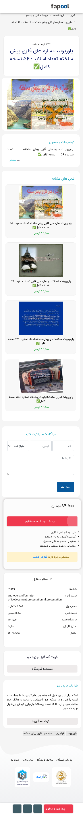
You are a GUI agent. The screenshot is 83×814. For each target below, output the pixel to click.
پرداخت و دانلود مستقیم (40, 521)
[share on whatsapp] (42, 640)
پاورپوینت (72, 733)
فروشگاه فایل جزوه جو (37, 16)
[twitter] (49, 801)
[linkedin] (58, 801)
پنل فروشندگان (64, 760)
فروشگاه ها (58, 16)
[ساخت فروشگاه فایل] (19, 6)
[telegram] (33, 801)
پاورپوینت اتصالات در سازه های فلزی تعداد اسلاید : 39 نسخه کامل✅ (41, 283)
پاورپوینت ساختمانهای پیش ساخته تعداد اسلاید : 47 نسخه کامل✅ (41, 341)
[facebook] (25, 801)
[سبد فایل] (5, 6)
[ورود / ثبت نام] (11, 6)
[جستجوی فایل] (27, 6)
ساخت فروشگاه (45, 760)
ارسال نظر (66, 487)
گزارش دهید (40, 557)
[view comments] (48, 640)
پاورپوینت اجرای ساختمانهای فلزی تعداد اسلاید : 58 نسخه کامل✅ (41, 399)
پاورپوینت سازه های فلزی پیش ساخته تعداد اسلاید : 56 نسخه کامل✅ (44, 25)
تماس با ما (28, 760)
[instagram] (41, 801)
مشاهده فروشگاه (42, 668)
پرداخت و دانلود (55, 808)
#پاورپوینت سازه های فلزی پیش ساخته (43, 733)
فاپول (72, 16)
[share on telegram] (36, 640)
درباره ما (15, 760)
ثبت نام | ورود (41, 721)
